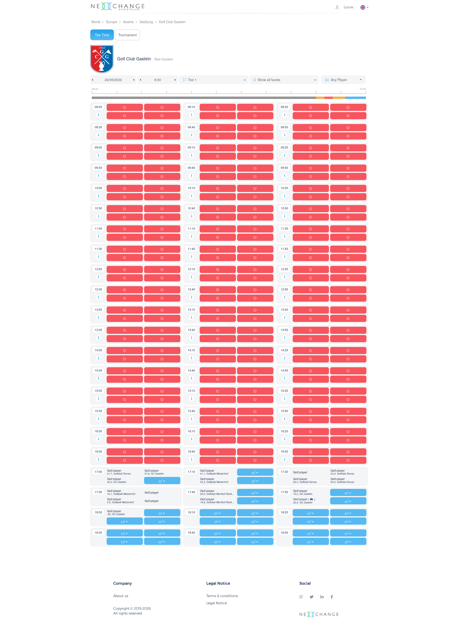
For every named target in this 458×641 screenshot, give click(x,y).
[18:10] (347, 98)
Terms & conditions (222, 596)
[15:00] (268, 98)
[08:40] (111, 98)
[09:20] (127, 98)
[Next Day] (134, 80)
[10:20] (152, 98)
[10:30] (156, 98)
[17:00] (318, 98)
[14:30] (256, 98)
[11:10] (173, 98)
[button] (98, 114)
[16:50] (314, 98)
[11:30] (181, 98)
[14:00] (243, 98)
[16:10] (297, 98)
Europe (111, 21)
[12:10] (198, 98)
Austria (128, 21)
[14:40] (260, 98)
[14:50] (264, 98)
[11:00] (169, 98)
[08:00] (94, 98)
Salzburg (146, 21)
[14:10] (247, 98)
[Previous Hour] (139, 80)
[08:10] (98, 98)
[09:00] (119, 98)
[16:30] (306, 98)
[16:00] (293, 98)
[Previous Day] (91, 80)
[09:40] (135, 98)
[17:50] (339, 98)
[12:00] (194, 98)
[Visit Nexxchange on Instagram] (301, 597)
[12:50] (214, 98)
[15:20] (277, 98)
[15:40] (285, 98)
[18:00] (343, 98)
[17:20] (326, 98)
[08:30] (106, 98)
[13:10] (223, 98)
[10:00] (144, 98)
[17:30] (330, 98)
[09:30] (131, 98)
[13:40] (235, 98)
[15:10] (273, 98)
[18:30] (356, 98)
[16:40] (310, 98)
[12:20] (202, 98)
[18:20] (351, 98)
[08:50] (115, 98)
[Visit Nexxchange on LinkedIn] (322, 597)
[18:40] (360, 98)
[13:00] (218, 98)
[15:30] (281, 98)
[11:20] (177, 98)
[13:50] (239, 98)
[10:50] (164, 98)
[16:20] (302, 98)
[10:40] (160, 98)
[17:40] (335, 98)
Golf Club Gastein (172, 21)
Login (348, 7)
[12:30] (206, 98)
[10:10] (148, 98)
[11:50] (189, 98)
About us (120, 596)
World (95, 21)
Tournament (127, 34)
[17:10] (322, 98)
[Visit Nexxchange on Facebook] (332, 597)
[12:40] (210, 98)
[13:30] (231, 98)
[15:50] (289, 98)
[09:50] (140, 98)
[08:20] (102, 98)
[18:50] (364, 98)
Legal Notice (216, 603)
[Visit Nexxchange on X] (311, 597)
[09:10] (123, 98)
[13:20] (227, 98)
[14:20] (252, 98)
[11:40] (185, 98)
